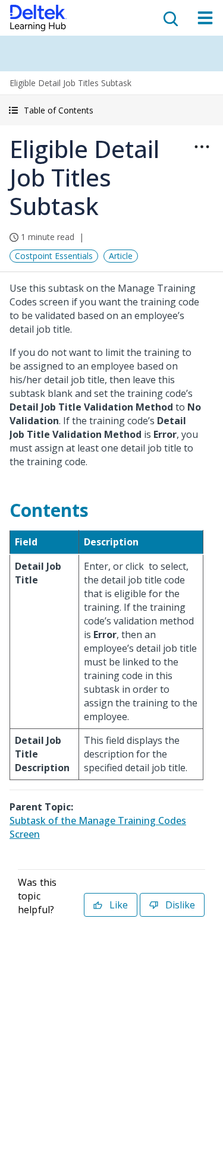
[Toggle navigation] (205, 18)
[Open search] (169, 18)
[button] (111, 110)
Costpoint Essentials (54, 255)
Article (121, 255)
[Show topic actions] (201, 147)
